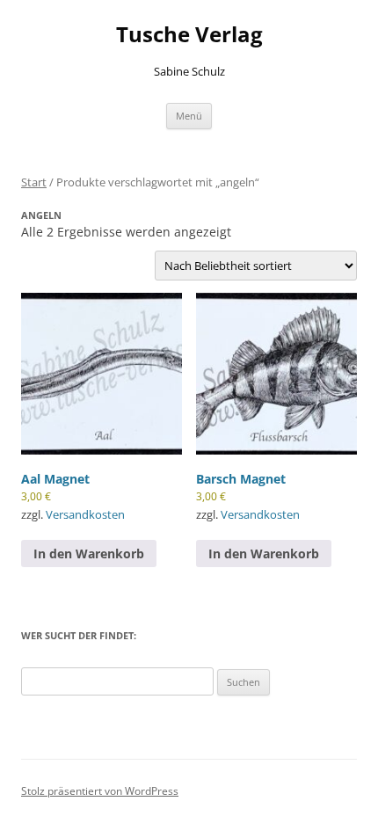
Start (34, 182)
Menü (189, 115)
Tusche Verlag (189, 34)
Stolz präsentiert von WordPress (99, 790)
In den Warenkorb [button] (88, 553)
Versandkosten (85, 514)
